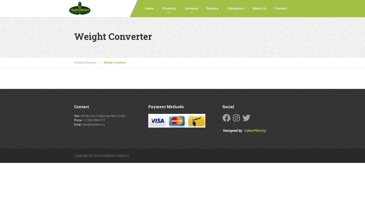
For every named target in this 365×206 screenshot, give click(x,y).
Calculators (235, 8)
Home (149, 8)
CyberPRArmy (255, 130)
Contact (281, 8)
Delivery (212, 8)
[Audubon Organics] (79, 7)
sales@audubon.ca (93, 124)
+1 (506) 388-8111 (94, 120)
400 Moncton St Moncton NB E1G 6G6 (102, 115)
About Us (259, 8)
